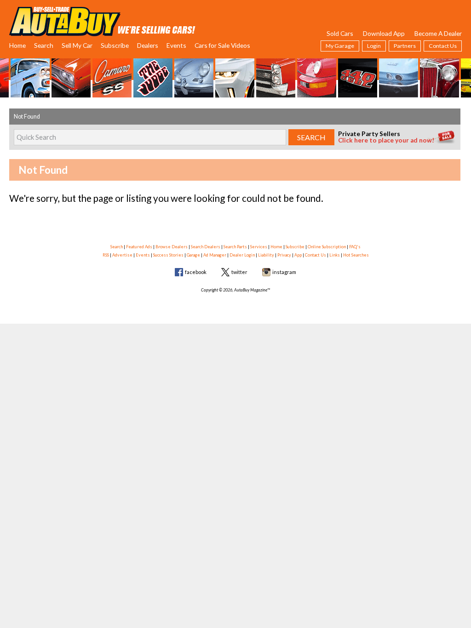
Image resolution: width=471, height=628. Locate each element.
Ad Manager (214, 254)
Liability (266, 254)
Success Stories (168, 254)
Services (258, 246)
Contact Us (443, 45)
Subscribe (115, 45)
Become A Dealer (438, 33)
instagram (284, 272)
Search (43, 45)
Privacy (284, 254)
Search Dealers (205, 246)
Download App (384, 33)
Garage (193, 254)
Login (374, 45)
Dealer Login (242, 254)
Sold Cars (340, 33)
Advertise (122, 254)
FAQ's (355, 246)
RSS (106, 254)
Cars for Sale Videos (222, 45)
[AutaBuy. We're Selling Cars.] (102, 20)
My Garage (340, 45)
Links (334, 254)
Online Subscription (327, 246)
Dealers (147, 45)
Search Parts (235, 246)
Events (176, 45)
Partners (405, 45)
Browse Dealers (171, 246)
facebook (196, 272)
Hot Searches (356, 254)
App (298, 254)
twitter (239, 272)
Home (17, 45)
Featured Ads (139, 246)
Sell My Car (77, 45)
